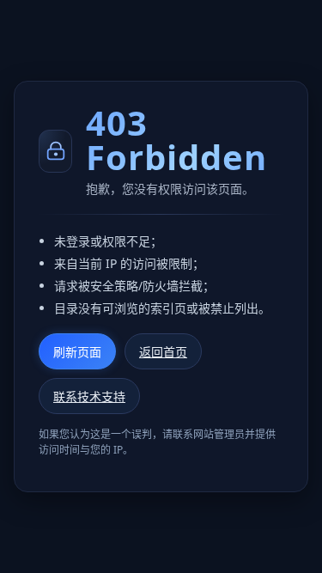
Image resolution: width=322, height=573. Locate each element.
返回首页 (163, 352)
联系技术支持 (89, 396)
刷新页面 (77, 352)
